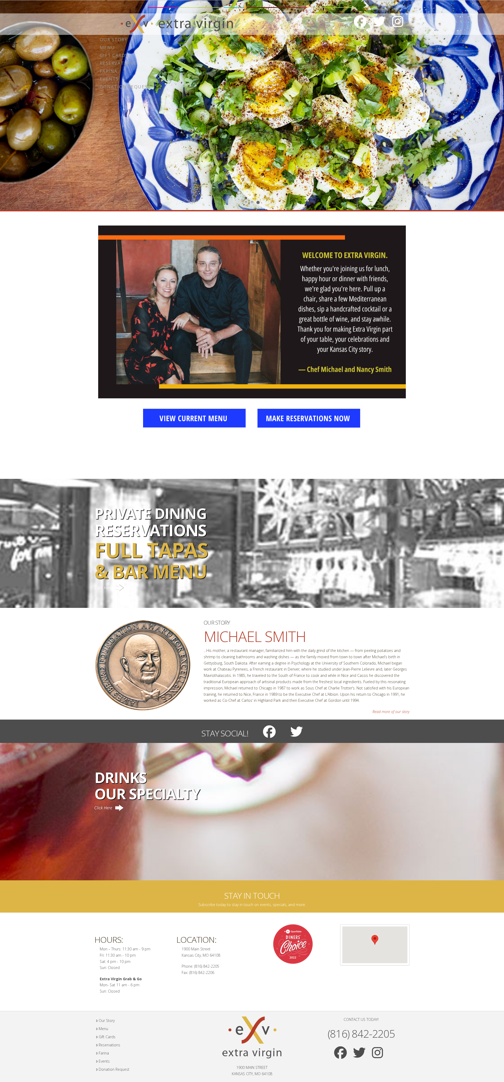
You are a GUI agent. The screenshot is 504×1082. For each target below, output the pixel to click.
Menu (103, 1028)
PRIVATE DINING (151, 543)
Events (104, 1061)
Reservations (109, 1044)
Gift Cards (107, 1036)
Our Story (107, 1020)
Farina (104, 1053)
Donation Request (114, 1069)
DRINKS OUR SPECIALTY (147, 785)
